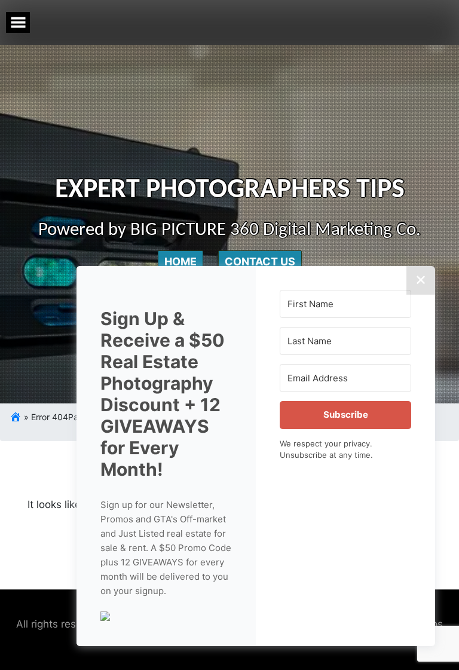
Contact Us (260, 261)
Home (180, 261)
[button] (166, 615)
